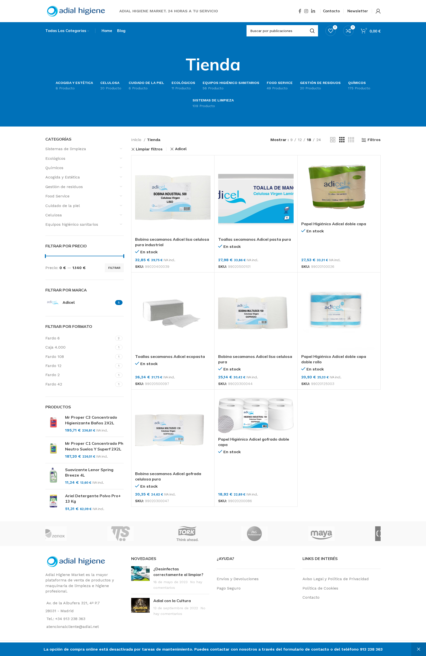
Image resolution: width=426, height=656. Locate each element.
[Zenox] (78, 533)
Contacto (311, 597)
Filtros (374, 140)
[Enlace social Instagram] (306, 11)
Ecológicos (55, 158)
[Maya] (346, 533)
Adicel (181, 149)
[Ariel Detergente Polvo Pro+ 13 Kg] (53, 502)
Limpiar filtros (149, 149)
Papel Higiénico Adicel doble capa (333, 223)
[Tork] (212, 533)
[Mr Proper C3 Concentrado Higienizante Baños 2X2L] (53, 424)
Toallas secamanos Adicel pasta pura (254, 239)
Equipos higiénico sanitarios (71, 224)
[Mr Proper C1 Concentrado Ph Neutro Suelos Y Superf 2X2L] (53, 450)
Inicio (136, 139)
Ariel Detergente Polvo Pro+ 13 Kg (93, 498)
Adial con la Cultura (172, 600)
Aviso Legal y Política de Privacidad (335, 578)
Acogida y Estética (62, 177)
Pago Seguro (229, 588)
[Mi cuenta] (378, 11)
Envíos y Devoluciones (238, 578)
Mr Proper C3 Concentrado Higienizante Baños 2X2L (91, 420)
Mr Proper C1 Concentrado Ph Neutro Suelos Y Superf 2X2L (94, 446)
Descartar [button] (418, 649)
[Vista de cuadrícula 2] (333, 140)
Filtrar (114, 268)
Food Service (57, 196)
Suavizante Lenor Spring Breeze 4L (89, 472)
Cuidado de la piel (62, 205)
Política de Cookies (320, 588)
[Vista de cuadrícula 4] (351, 140)
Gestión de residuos (64, 186)
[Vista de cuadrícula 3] (342, 140)
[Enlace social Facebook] (300, 11)
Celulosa (53, 215)
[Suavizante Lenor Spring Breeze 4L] (53, 476)
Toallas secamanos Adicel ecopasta (170, 356)
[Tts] (145, 533)
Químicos (54, 167)
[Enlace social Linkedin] (313, 11)
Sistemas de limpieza (65, 148)
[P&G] (279, 533)
